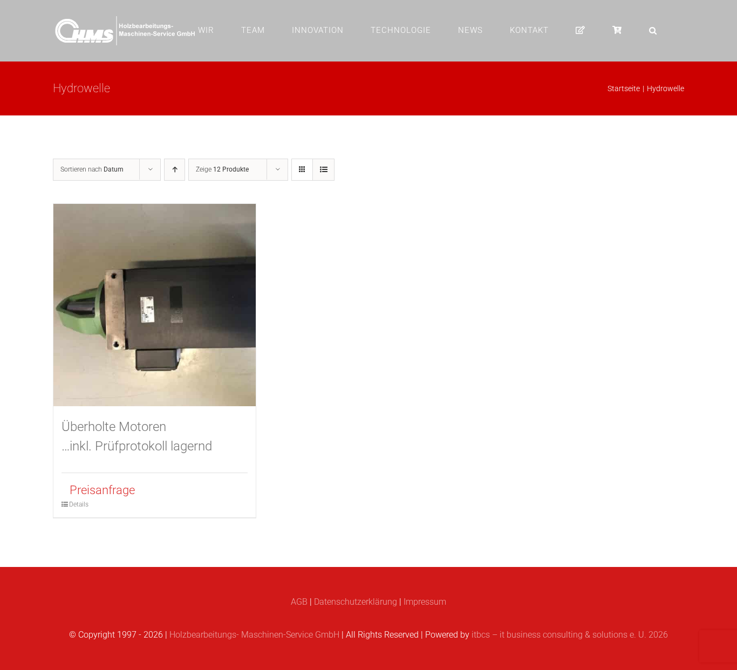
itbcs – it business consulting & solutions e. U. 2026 (570, 635)
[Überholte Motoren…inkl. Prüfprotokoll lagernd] (154, 305)
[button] (653, 30)
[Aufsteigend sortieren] (174, 170)
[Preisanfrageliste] (580, 30)
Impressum (425, 602)
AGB (299, 602)
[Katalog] (617, 30)
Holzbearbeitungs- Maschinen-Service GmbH (254, 635)
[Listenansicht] (323, 169)
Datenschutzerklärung (355, 602)
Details (78, 504)
